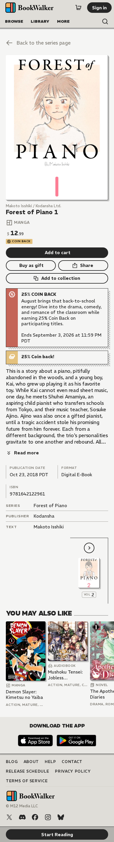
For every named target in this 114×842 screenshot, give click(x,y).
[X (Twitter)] (9, 817)
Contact (72, 762)
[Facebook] (35, 817)
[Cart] (78, 7)
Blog (12, 762)
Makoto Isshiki (49, 527)
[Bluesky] (60, 817)
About (31, 762)
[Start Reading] (57, 127)
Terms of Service (27, 781)
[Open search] (105, 21)
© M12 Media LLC (22, 806)
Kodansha (44, 516)
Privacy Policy (73, 771)
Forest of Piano (50, 505)
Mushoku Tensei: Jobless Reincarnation (65, 675)
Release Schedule (27, 771)
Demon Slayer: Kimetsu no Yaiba (24, 694)
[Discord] (22, 817)
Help (50, 762)
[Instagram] (47, 817)
